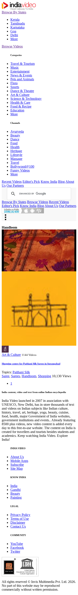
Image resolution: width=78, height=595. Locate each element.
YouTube (16, 544)
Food (14, 143)
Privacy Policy (20, 515)
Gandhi (15, 490)
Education (17, 110)
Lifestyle (16, 155)
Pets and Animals (22, 79)
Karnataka (17, 27)
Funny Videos (20, 170)
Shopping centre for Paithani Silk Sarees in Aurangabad (31, 363)
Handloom (29, 376)
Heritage (16, 151)
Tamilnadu (17, 23)
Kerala (15, 19)
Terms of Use (19, 518)
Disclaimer (17, 522)
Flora (14, 83)
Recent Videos (12, 181)
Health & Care (20, 102)
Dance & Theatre (22, 91)
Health (15, 147)
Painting (16, 497)
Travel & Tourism (22, 63)
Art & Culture (19, 95)
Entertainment (19, 71)
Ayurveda (17, 131)
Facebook (17, 547)
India (13, 486)
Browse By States (14, 12)
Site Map (16, 468)
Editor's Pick (31, 181)
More (14, 39)
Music (14, 67)
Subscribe (17, 464)
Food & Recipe (20, 106)
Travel (14, 162)
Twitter (15, 551)
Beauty (15, 135)
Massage (16, 159)
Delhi (14, 35)
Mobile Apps (19, 461)
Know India (49, 181)
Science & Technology (26, 98)
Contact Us (18, 526)
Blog (61, 181)
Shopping (44, 376)
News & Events (21, 75)
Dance (14, 139)
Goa (13, 31)
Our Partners (15, 185)
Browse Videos (12, 46)
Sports (14, 87)
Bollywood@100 (22, 166)
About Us (51, 206)
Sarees (15, 376)
